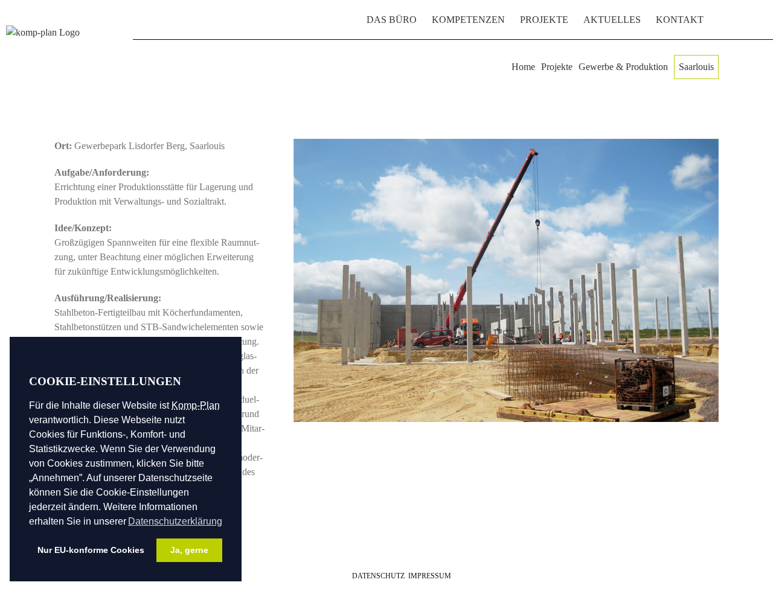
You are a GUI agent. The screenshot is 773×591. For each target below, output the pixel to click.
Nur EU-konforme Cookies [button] (90, 550)
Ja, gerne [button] (189, 550)
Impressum (429, 576)
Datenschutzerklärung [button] (175, 521)
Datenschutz (378, 576)
